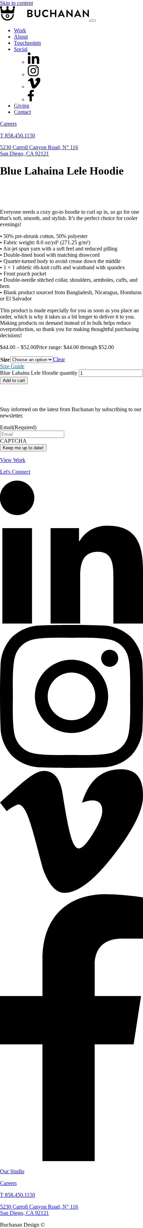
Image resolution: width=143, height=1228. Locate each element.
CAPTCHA (13, 441)
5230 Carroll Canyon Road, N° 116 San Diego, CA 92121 (39, 150)
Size (5, 360)
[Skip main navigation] (93, 20)
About (21, 37)
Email (18, 427)
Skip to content (16, 3)
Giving (21, 106)
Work (20, 30)
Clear (59, 359)
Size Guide (12, 366)
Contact (22, 112)
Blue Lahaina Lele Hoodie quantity (38, 373)
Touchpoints (27, 43)
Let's (15, 472)
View (12, 460)
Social (20, 49)
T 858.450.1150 (17, 135)
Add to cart (14, 380)
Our (12, 1171)
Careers (8, 124)
